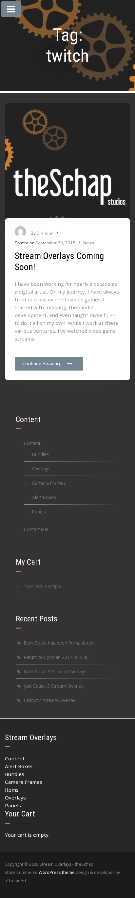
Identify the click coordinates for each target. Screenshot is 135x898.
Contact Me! (36, 529)
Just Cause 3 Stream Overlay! (54, 686)
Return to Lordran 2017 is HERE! (56, 657)
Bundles (40, 454)
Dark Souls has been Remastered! (59, 643)
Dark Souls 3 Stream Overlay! (54, 671)
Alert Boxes (44, 497)
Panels (39, 512)
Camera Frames (49, 483)
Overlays (41, 468)
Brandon (45, 233)
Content (32, 443)
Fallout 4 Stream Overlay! (50, 700)
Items (12, 789)
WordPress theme (57, 872)
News (88, 243)
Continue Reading (41, 363)
